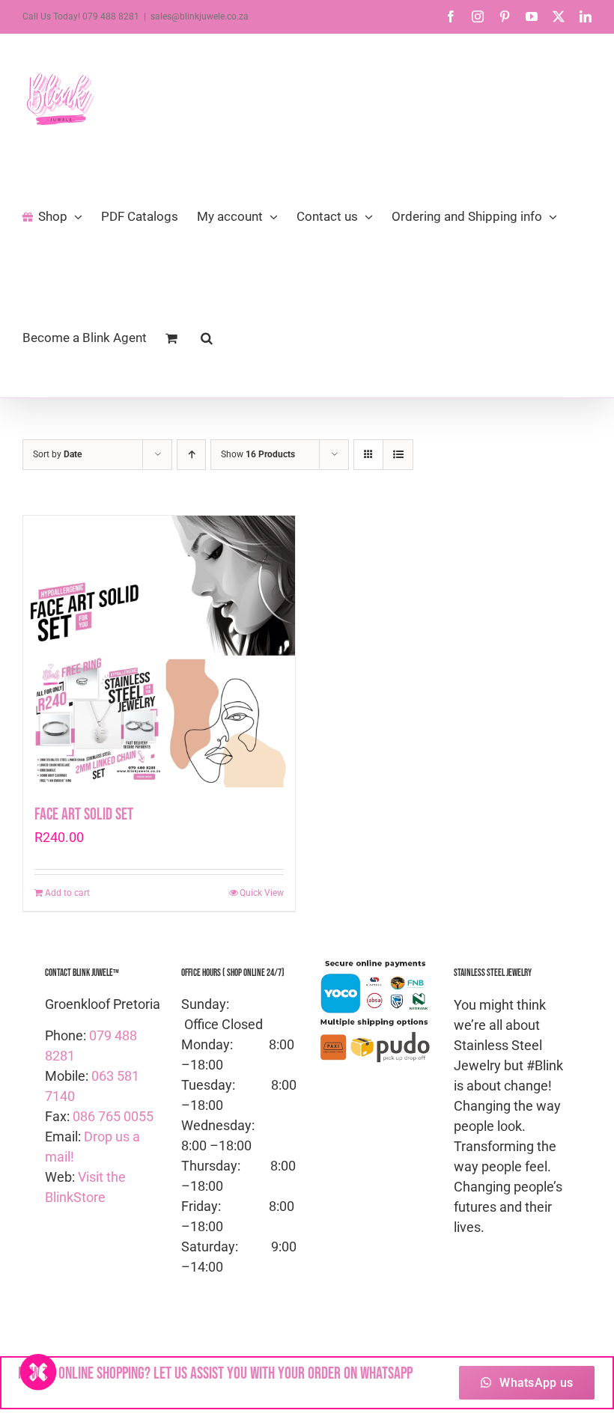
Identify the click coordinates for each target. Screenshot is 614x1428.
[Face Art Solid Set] (159, 651)
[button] (207, 336)
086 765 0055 (113, 1116)
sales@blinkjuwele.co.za (200, 16)
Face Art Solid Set (83, 815)
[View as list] (398, 454)
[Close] (38, 1371)
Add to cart (67, 893)
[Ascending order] (191, 454)
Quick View (262, 893)
